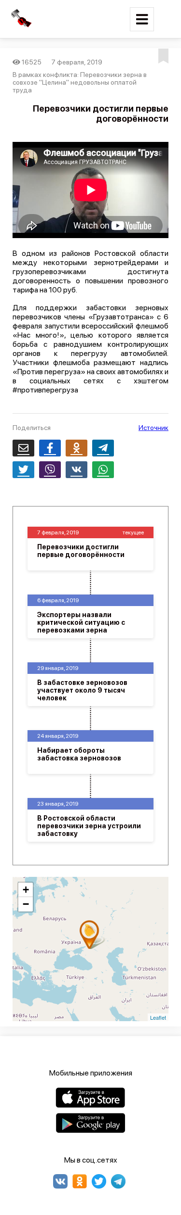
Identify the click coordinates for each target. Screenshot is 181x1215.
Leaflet (158, 1017)
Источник (153, 427)
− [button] (26, 904)
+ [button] (26, 890)
